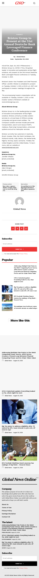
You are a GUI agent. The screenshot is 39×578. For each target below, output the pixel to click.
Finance (19, 34)
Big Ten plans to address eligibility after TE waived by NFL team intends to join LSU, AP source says (25, 289)
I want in (18, 249)
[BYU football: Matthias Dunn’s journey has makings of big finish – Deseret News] (7, 298)
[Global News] (19, 201)
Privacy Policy (23, 253)
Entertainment (7, 539)
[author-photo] (3, 361)
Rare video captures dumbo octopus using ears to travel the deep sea (10, 188)
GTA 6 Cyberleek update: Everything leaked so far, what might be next (24, 279)
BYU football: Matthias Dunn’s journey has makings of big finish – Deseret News (25, 298)
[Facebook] (13, 228)
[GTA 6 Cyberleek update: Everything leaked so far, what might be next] (7, 279)
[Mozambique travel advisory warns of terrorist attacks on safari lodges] (7, 307)
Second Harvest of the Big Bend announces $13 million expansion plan (28, 188)
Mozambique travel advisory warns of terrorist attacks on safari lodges (25, 307)
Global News (21, 56)
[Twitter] (17, 228)
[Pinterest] (22, 228)
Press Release (6, 532)
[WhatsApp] (26, 228)
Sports (4, 548)
